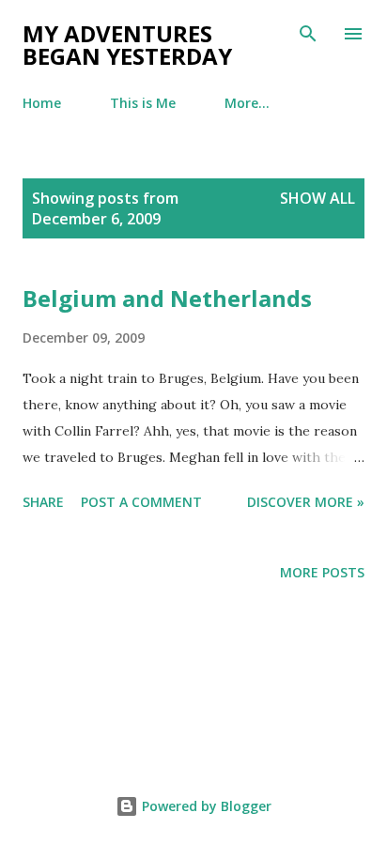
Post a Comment (141, 502)
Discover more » (305, 502)
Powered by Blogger (204, 806)
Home (42, 103)
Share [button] (43, 502)
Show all (317, 198)
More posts (322, 572)
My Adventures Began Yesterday (127, 44)
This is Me (143, 103)
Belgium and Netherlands (167, 298)
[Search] (308, 34)
